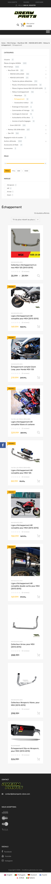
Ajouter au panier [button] (38, 326)
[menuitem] (8, 874)
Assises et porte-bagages (21, 121)
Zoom (9, 195)
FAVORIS (26, 2)
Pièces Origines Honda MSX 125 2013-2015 (27, 88)
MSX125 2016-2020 (17, 74)
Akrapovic (10, 185)
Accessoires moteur (21, 103)
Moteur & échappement (20, 92)
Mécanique (18, 95)
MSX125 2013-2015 (35, 43)
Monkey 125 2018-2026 (16, 129)
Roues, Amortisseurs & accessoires (24, 85)
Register (32, 5)
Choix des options (38, 275)
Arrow (9, 192)
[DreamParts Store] (25, 17)
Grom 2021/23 (15, 125)
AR (8, 188)
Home (3, 43)
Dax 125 (11, 133)
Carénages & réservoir (20, 114)
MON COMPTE (12, 2)
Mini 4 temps (11, 43)
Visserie (7, 60)
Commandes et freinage (20, 110)
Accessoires (8, 148)
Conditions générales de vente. (32, 870)
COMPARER (39, 2)
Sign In (25, 5)
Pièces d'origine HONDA (12, 63)
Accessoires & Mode (11, 145)
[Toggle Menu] (48, 32)
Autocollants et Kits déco (21, 117)
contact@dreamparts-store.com (17, 794)
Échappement (15, 746)
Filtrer (7, 171)
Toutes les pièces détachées (20, 419)
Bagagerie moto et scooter (13, 137)
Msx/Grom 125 (22, 43)
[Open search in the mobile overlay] (18, 25)
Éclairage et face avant (20, 107)
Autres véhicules (10, 141)
